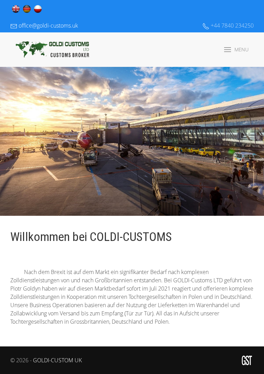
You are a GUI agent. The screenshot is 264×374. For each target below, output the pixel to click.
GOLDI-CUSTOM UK (57, 360)
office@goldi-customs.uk (47, 25)
